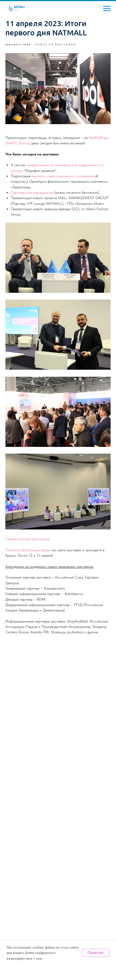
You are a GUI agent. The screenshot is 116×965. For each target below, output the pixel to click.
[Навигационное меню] (107, 8)
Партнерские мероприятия (32, 192)
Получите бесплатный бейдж (28, 550)
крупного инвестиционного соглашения (63, 176)
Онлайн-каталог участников (27, 539)
